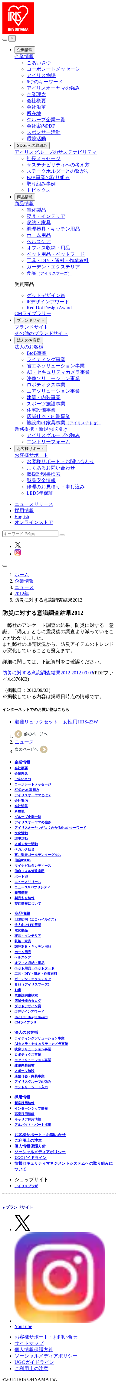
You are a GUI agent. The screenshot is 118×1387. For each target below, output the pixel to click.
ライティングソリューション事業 (39, 1038)
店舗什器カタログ (28, 1000)
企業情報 (25, 50)
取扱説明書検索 (44, 474)
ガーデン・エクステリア (53, 266)
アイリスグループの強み (53, 435)
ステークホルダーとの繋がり (58, 171)
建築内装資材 (24, 1065)
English (22, 516)
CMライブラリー (33, 313)
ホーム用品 (39, 235)
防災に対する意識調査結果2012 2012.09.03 (47, 672)
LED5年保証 (40, 493)
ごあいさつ (39, 62)
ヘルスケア (39, 241)
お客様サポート (30, 448)
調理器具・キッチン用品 (53, 228)
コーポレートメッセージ (53, 69)
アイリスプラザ (26, 1186)
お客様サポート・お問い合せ (40, 1134)
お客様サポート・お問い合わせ (60, 461)
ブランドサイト (30, 320)
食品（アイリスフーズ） (33, 984)
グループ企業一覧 (46, 119)
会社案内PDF (41, 125)
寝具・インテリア (46, 216)
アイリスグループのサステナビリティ (56, 152)
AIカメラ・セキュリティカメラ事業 (41, 1043)
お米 (18, 990)
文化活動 (21, 833)
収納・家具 (39, 222)
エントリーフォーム (48, 441)
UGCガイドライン (31, 1157)
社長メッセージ (44, 158)
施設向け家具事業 (64, 422)
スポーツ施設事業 (46, 403)
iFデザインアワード (48, 301)
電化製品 (36, 209)
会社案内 (21, 800)
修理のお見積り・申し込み (56, 486)
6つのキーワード (45, 81)
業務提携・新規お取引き (41, 429)
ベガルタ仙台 (24, 849)
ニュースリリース (34, 504)
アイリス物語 (41, 75)
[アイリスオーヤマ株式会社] (18, 32)
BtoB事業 (37, 353)
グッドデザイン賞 (46, 295)
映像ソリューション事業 (53, 378)
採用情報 (24, 510)
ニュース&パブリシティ (33, 887)
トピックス (39, 190)
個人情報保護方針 (30, 1146)
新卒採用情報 (24, 1103)
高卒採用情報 (24, 1114)
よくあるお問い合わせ (51, 467)
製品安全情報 (41, 480)
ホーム (22, 574)
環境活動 (36, 138)
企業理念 (36, 94)
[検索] (62, 535)
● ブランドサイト (17, 1207)
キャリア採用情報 (28, 1119)
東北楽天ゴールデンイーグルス (38, 854)
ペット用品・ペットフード (56, 254)
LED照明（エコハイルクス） (36, 919)
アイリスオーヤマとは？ (33, 795)
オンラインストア (34, 522)
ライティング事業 (46, 359)
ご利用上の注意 (28, 1140)
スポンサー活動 (44, 132)
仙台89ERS (23, 860)
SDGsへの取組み (32, 145)
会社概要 (36, 100)
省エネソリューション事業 (56, 365)
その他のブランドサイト (41, 333)
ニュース (24, 587)
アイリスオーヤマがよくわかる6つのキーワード (50, 827)
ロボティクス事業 (46, 384)
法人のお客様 (29, 340)
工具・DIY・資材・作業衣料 (58, 260)
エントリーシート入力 (31, 1087)
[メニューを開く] (4, 566)
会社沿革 (36, 107)
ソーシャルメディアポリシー (40, 1152)
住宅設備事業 (41, 410)
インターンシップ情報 (31, 1108)
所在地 (34, 113)
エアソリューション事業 (53, 391)
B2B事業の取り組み (48, 177)
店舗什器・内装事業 (48, 416)
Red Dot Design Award (49, 307)
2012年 (22, 593)
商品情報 (25, 197)
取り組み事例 (41, 183)
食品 (49, 273)
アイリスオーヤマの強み (53, 88)
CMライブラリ (26, 1022)
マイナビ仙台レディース (33, 865)
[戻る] (4, 40)
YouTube (23, 1326)
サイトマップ (29, 1343)
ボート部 (21, 876)
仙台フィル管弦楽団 (29, 871)
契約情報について (28, 903)
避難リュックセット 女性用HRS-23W (56, 721)
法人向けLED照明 (28, 925)
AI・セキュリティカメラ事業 (58, 372)
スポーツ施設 (24, 1071)
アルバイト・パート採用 (33, 1124)
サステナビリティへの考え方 (58, 164)
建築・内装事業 (44, 397)
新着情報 (21, 892)
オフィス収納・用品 (48, 247)
